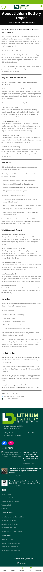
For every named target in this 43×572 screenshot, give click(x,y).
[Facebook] (4, 443)
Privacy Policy (6, 494)
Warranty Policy (7, 505)
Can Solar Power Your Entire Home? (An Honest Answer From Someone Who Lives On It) (32, 456)
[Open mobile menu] (3, 7)
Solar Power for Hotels (9, 520)
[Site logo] (21, 6)
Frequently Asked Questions (11, 543)
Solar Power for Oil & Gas (10, 524)
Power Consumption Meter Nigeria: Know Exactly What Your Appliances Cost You (24, 482)
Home (10, 22)
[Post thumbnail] (12, 458)
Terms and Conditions (9, 498)
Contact (4, 508)
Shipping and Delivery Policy (11, 550)
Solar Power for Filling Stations (12, 531)
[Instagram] (11, 443)
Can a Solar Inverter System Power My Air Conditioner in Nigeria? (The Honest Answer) (25, 471)
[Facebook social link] (19, 2)
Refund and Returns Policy (10, 501)
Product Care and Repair (10, 547)
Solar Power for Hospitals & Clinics (13, 517)
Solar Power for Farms (9, 528)
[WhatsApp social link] (24, 2)
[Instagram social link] (21, 2)
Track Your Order (7, 539)
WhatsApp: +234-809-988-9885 (29, 387)
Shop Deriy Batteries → (9, 387)
